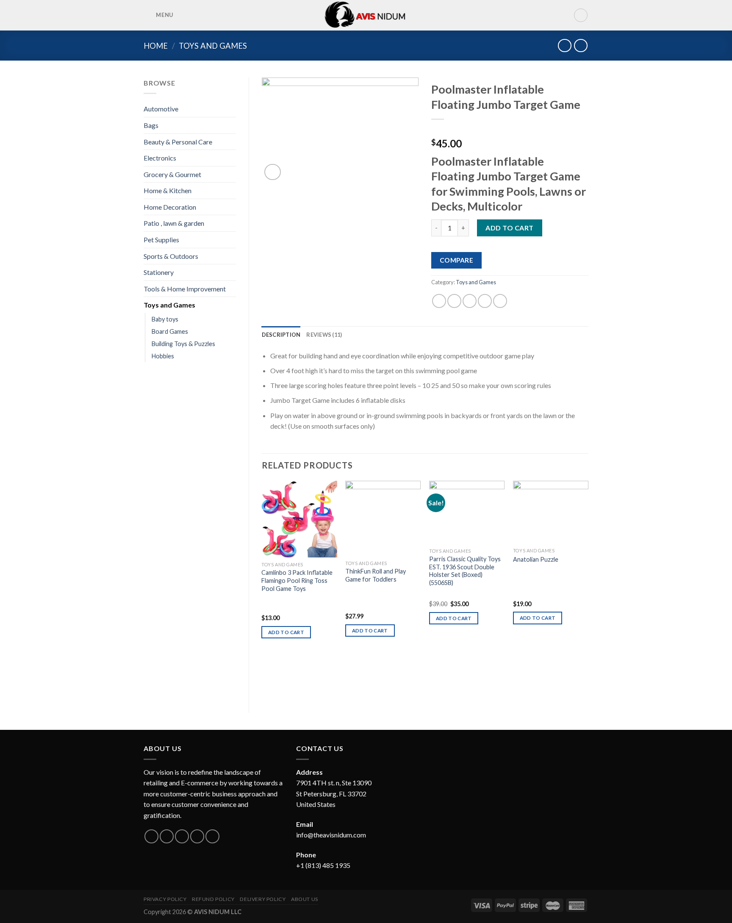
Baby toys (165, 319)
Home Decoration (170, 207)
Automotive (161, 109)
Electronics (160, 158)
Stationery (159, 272)
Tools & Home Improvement (185, 289)
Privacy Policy (165, 899)
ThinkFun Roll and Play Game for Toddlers (375, 575)
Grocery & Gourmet (172, 174)
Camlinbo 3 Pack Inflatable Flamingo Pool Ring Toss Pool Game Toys (297, 580)
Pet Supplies (161, 240)
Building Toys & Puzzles (183, 343)
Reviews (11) (324, 334)
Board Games (170, 331)
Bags (151, 125)
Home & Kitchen (167, 190)
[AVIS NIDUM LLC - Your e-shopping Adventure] (366, 15)
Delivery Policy (263, 899)
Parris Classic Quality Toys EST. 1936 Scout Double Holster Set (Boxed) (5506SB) (465, 570)
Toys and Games (213, 45)
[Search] (581, 15)
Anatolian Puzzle (535, 559)
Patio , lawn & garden (174, 223)
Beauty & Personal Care (178, 142)
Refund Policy (213, 899)
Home (156, 45)
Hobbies (163, 356)
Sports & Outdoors (171, 256)
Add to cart (509, 228)
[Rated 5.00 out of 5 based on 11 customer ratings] (509, 130)
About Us (304, 899)
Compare (456, 260)
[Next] (588, 590)
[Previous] (262, 590)
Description (281, 334)
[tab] (281, 334)
